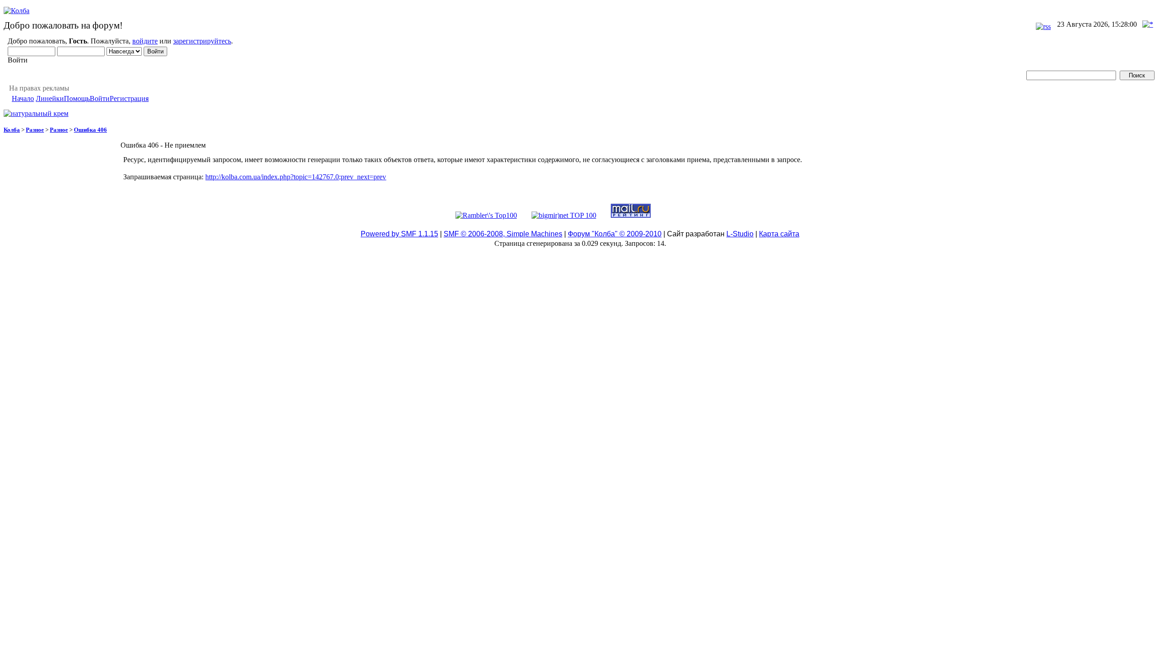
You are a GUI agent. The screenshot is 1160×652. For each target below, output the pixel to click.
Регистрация (129, 98)
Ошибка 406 (90, 129)
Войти (100, 98)
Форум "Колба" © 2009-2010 (615, 234)
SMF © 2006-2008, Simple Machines (503, 234)
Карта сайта (779, 234)
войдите (145, 41)
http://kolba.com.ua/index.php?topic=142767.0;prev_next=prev (295, 177)
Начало (23, 98)
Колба (12, 129)
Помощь (77, 98)
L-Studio (740, 234)
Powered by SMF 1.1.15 (399, 234)
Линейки (50, 98)
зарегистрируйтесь (202, 41)
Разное (35, 129)
